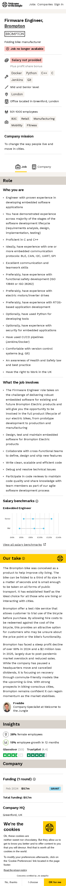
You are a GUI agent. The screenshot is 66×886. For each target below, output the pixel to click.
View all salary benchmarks (22, 544)
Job (24, 166)
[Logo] (12, 4)
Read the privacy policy (15, 870)
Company (44, 166)
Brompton (14, 25)
